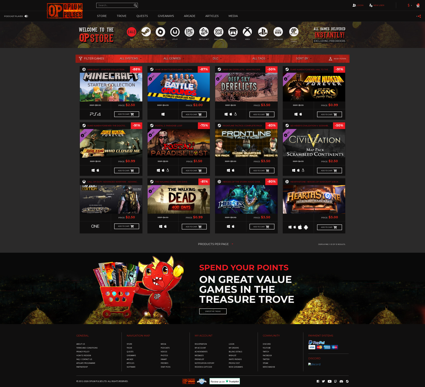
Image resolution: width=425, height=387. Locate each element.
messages (199, 355)
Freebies (164, 363)
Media (233, 16)
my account (200, 348)
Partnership (82, 367)
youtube (267, 348)
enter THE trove (213, 311)
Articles (212, 16)
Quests (142, 16)
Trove (129, 348)
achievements (201, 352)
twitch (266, 352)
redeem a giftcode (203, 367)
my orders (234, 348)
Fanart (164, 359)
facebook (267, 355)
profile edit (234, 363)
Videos (164, 352)
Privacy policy (82, 352)
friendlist (199, 359)
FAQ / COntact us (84, 359)
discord (267, 344)
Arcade (189, 16)
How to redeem (83, 355)
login (360, 5)
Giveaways (166, 16)
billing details (235, 352)
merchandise (269, 367)
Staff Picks (165, 367)
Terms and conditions (86, 348)
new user (378, 5)
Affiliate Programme (85, 363)
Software (131, 367)
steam (265, 363)
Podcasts (165, 348)
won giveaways (236, 367)
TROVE (122, 16)
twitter (266, 359)
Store (102, 16)
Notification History (204, 363)
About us (80, 344)
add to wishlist (111, 92)
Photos (164, 355)
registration (201, 344)
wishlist (232, 355)
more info (111, 84)
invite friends (235, 359)
